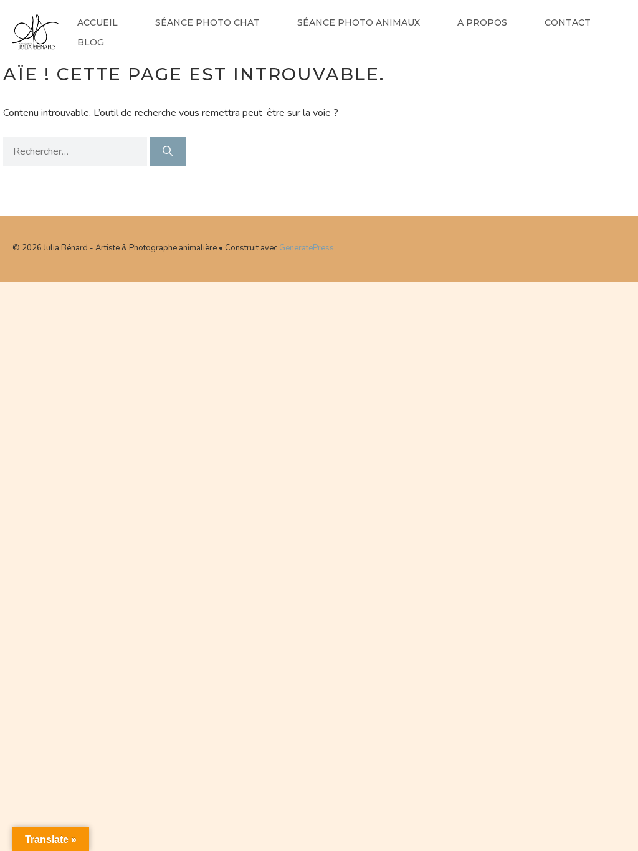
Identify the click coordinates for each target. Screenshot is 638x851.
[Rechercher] (168, 151)
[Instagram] (602, 246)
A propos (482, 22)
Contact (568, 22)
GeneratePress (306, 248)
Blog (90, 42)
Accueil (97, 22)
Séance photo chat (207, 22)
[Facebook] (561, 246)
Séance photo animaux (358, 22)
